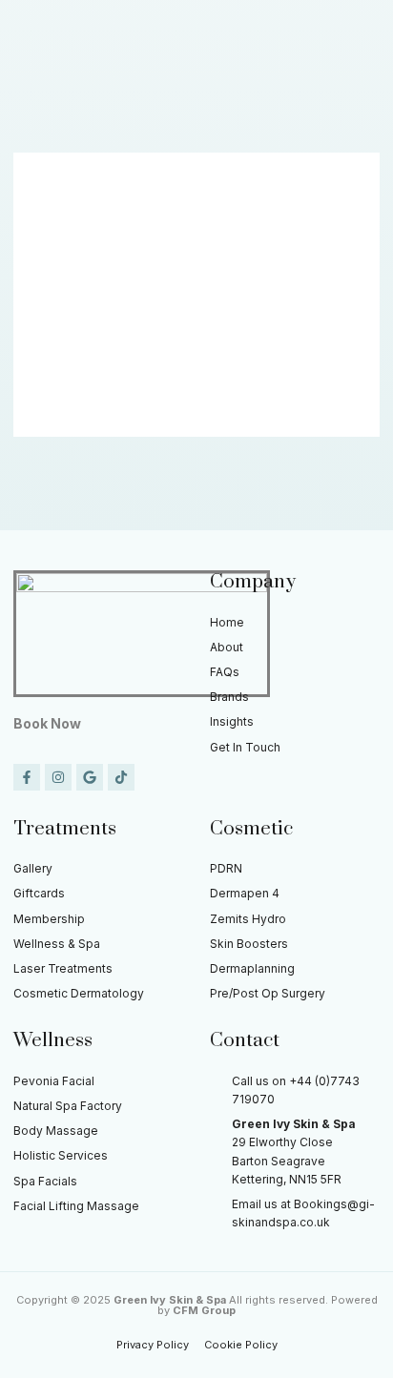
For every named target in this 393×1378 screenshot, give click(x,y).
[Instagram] (58, 777)
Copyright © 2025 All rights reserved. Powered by (197, 1305)
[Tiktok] (121, 777)
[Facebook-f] (26, 777)
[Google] (89, 777)
